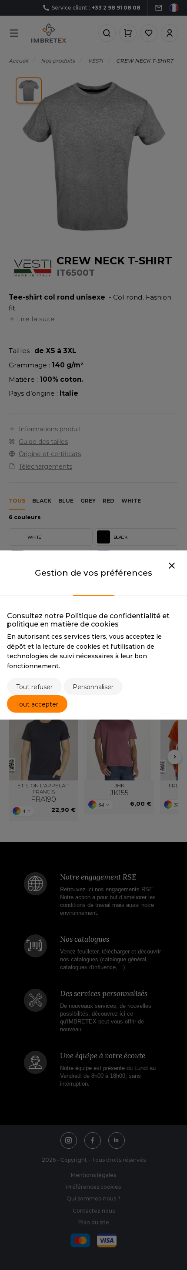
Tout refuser (34, 687)
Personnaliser (93, 687)
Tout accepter (37, 704)
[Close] (171, 566)
